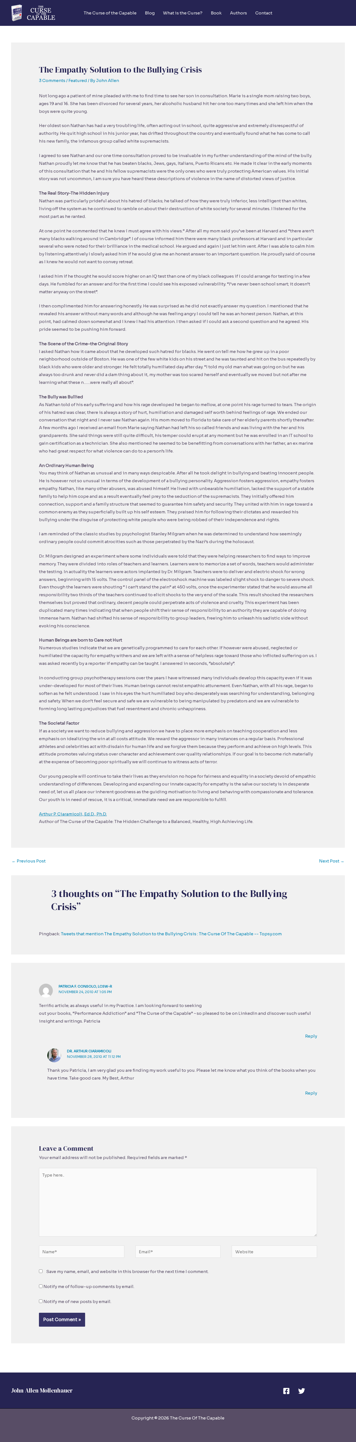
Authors (238, 13)
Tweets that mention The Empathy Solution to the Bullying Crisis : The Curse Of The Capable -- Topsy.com (171, 933)
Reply (311, 1036)
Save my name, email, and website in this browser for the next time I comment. (127, 1271)
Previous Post (29, 861)
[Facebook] (286, 1391)
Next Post (331, 861)
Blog (150, 13)
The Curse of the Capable (110, 13)
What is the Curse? (182, 13)
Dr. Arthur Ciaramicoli (89, 1051)
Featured (77, 80)
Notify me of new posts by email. (77, 1301)
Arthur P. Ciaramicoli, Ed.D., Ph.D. (73, 814)
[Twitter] (301, 1391)
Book (216, 13)
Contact (263, 13)
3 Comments (52, 80)
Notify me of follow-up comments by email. (88, 1286)
